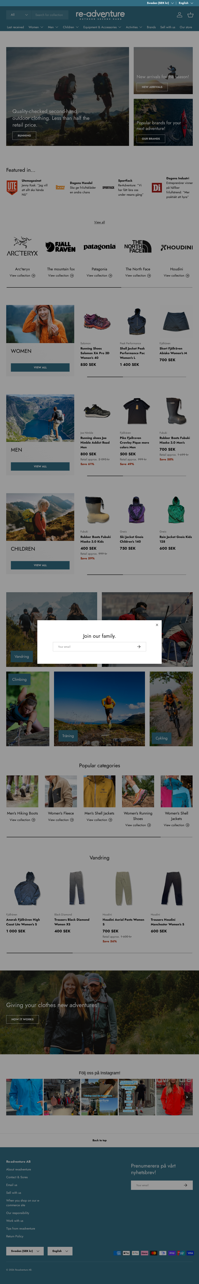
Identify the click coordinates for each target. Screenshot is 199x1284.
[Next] (187, 1097)
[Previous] (12, 1097)
